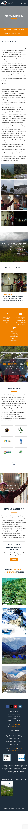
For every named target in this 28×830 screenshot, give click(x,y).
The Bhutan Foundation (14, 714)
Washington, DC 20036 (14, 720)
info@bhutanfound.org (15, 726)
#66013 (14, 718)
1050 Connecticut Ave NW (14, 716)
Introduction (7, 30)
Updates (15, 30)
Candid (10, 766)
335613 (20, 748)
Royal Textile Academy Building (14, 736)
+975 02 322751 (12, 748)
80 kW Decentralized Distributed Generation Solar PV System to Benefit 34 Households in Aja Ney (13, 298)
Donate (14, 559)
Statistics (21, 30)
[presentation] (2, 285)
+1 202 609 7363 (15, 724)
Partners (7, 34)
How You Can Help (17, 34)
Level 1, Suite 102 (14, 738)
